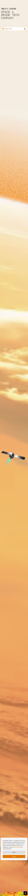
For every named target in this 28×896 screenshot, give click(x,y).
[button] (25, 29)
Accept (14, 856)
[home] (7, 29)
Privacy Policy (17, 847)
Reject (14, 852)
